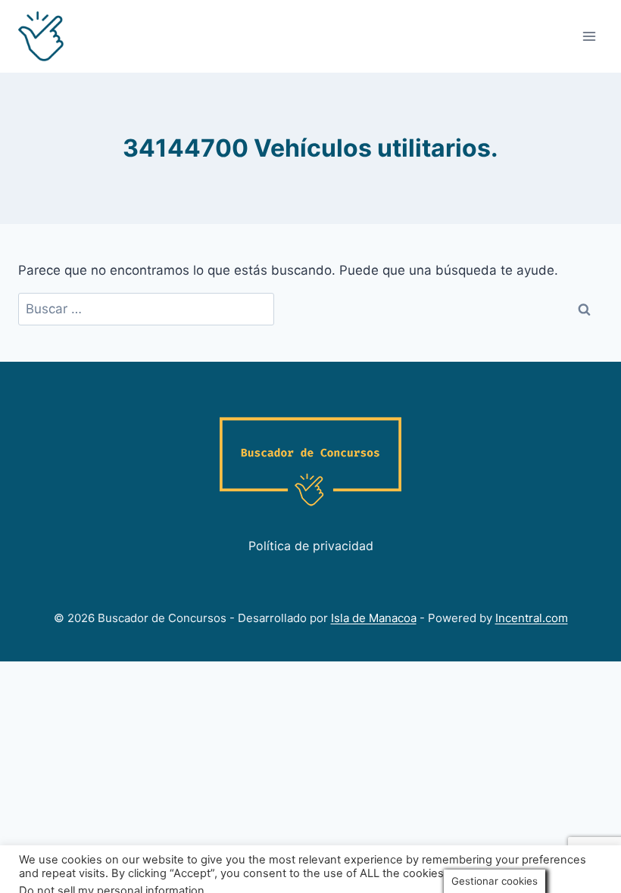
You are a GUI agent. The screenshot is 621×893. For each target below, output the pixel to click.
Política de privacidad (310, 545)
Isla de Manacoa (374, 618)
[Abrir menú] (589, 36)
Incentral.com (531, 618)
